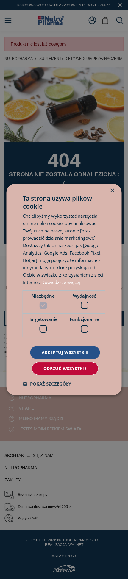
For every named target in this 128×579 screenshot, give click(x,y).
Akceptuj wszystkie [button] (65, 352)
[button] (47, 383)
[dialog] (64, 289)
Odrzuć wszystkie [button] (65, 368)
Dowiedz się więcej (60, 282)
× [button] (112, 190)
